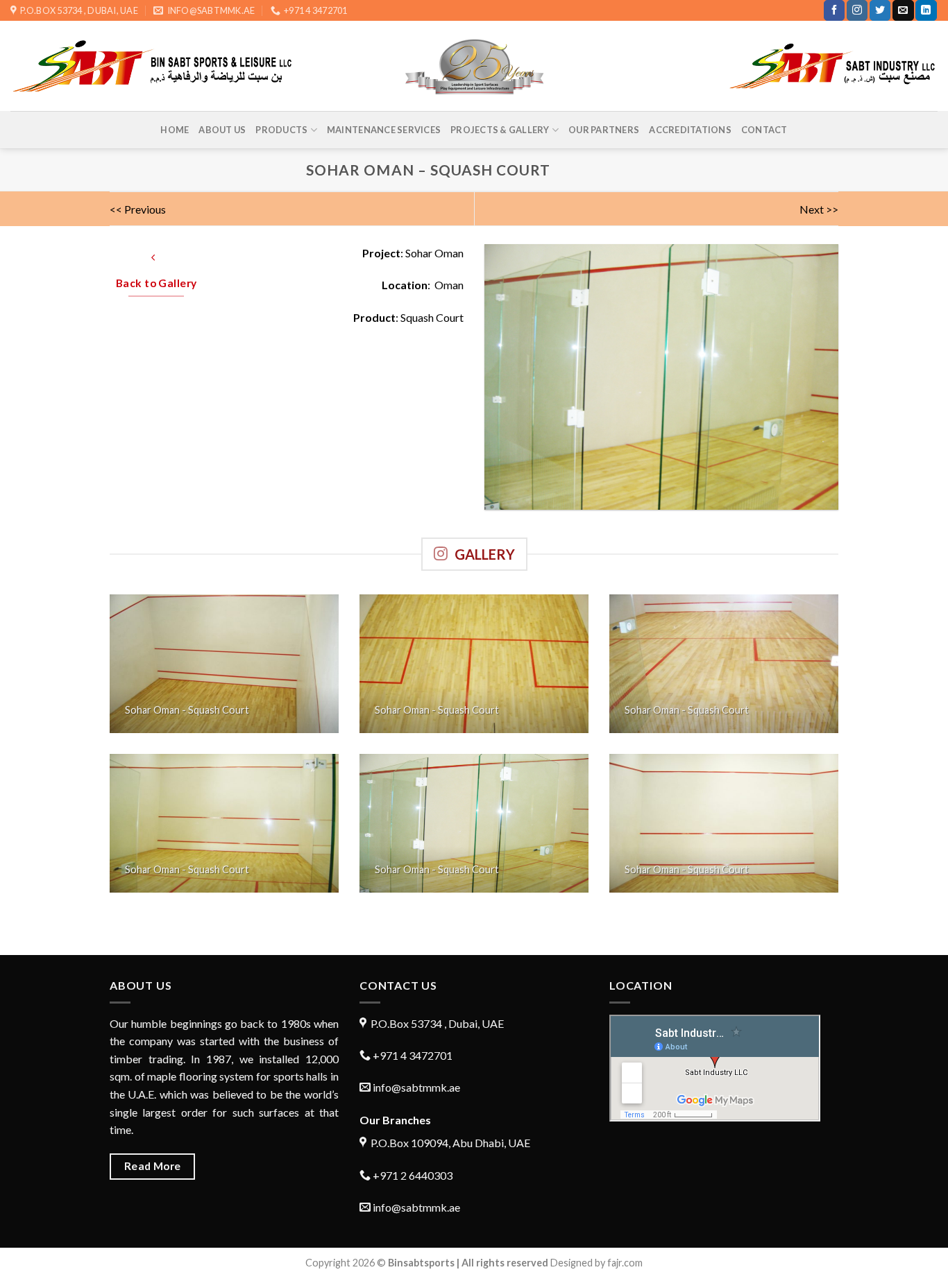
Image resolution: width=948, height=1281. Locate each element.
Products (281, 129)
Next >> (818, 209)
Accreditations (690, 129)
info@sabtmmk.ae (416, 1087)
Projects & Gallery (500, 129)
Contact (764, 129)
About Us (222, 129)
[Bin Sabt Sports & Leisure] (474, 66)
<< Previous (138, 209)
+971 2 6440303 (411, 1175)
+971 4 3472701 (411, 1055)
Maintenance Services (384, 129)
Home (174, 129)
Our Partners (603, 129)
